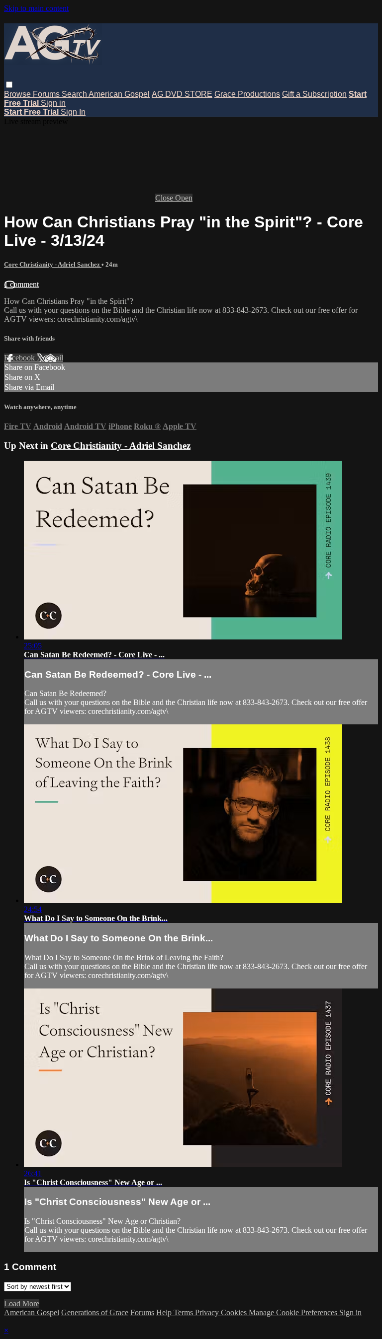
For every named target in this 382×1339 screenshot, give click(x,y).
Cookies (235, 1312)
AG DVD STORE (182, 94)
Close (165, 198)
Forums (47, 94)
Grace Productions (247, 94)
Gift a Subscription (314, 94)
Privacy (208, 1312)
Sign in (53, 103)
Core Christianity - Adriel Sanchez (52, 264)
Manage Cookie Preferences (294, 1312)
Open (183, 198)
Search (75, 94)
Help (165, 1312)
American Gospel (119, 94)
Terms (184, 1312)
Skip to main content (36, 8)
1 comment (21, 284)
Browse (18, 94)
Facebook (20, 357)
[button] (9, 84)
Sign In (73, 112)
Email (54, 357)
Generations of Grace (94, 1312)
